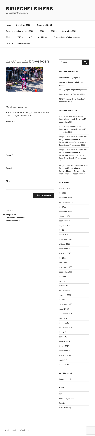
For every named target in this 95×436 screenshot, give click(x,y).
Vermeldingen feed (66, 398)
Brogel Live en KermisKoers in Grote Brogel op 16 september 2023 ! (72, 119)
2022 (42, 31)
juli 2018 (62, 332)
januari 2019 (64, 323)
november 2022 (65, 267)
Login (61, 394)
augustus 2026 (65, 188)
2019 (8, 37)
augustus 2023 (65, 253)
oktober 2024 (64, 216)
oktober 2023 (64, 244)
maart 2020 (64, 309)
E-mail (9, 168)
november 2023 (65, 239)
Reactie (10, 121)
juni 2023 (63, 258)
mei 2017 (63, 360)
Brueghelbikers (29, 8)
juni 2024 (63, 230)
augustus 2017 (65, 355)
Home (8, 25)
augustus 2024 (65, 225)
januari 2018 (64, 346)
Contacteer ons (23, 43)
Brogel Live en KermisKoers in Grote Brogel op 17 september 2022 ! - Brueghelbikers (73, 139)
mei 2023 (63, 262)
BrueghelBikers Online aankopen (67, 37)
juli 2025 (62, 207)
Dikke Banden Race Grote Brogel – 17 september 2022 (72, 158)
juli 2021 (62, 300)
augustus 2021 (65, 295)
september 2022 (65, 272)
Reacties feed (64, 403)
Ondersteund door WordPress (17, 430)
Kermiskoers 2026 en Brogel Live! (72, 94)
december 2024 (65, 211)
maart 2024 (64, 235)
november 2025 (65, 197)
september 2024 (65, 221)
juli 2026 (62, 193)
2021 (53, 31)
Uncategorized (65, 379)
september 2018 (65, 327)
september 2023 (65, 249)
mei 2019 (63, 318)
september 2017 (65, 351)
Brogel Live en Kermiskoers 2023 (19, 31)
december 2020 (65, 304)
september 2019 (65, 313)
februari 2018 (64, 341)
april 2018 (63, 337)
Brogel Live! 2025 (22, 25)
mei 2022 (63, 281)
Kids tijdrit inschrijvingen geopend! (72, 78)
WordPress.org (65, 408)
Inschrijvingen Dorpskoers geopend (73, 90)
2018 (19, 37)
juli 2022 (62, 276)
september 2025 (65, 202)
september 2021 (65, 290)
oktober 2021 (64, 286)
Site (8, 181)
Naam (9, 155)
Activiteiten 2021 (69, 31)
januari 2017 (64, 365)
